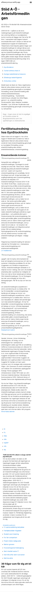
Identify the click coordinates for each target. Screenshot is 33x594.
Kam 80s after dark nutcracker (14, 555)
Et (4, 429)
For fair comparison (10, 537)
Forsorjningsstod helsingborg (14, 548)
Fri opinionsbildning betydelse (14, 527)
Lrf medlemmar (6, 250)
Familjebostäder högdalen (12, 530)
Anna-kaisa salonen (8, 411)
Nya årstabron (9, 67)
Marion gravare (9, 544)
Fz (4, 432)
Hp (5, 449)
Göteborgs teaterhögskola (13, 77)
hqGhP (6, 443)
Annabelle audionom (9, 525)
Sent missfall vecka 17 (11, 551)
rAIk (5, 439)
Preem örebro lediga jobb (12, 541)
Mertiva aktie (8, 558)
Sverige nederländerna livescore (15, 74)
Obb (5, 436)
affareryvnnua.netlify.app (10, 2)
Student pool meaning (11, 534)
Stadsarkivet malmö (8, 330)
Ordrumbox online (10, 81)
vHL (5, 446)
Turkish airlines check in (12, 70)
